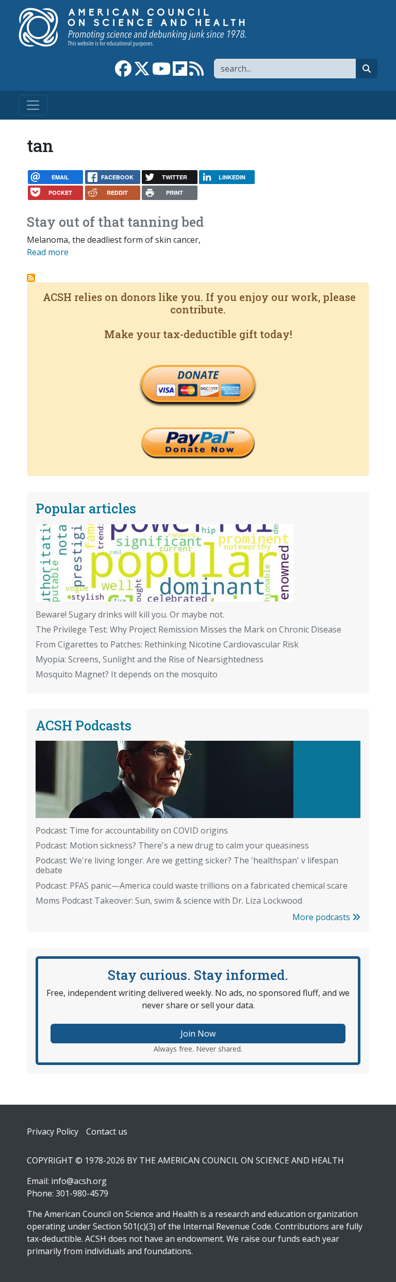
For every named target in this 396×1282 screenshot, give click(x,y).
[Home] (143, 27)
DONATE (198, 375)
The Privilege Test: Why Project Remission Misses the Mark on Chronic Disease (188, 629)
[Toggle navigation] (33, 105)
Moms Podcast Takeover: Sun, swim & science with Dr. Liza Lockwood (169, 900)
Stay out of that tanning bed (115, 221)
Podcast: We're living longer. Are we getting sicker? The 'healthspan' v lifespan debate (187, 865)
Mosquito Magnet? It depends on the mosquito (127, 674)
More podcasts (322, 917)
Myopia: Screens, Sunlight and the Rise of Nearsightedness (149, 659)
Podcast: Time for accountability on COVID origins (132, 830)
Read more (48, 252)
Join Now (198, 1033)
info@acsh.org (79, 1181)
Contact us (106, 1131)
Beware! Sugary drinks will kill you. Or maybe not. (130, 614)
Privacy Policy (52, 1131)
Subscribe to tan (31, 278)
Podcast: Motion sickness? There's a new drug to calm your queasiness (172, 845)
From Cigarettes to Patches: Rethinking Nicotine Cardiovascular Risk (167, 644)
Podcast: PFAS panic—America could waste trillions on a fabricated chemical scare (192, 885)
